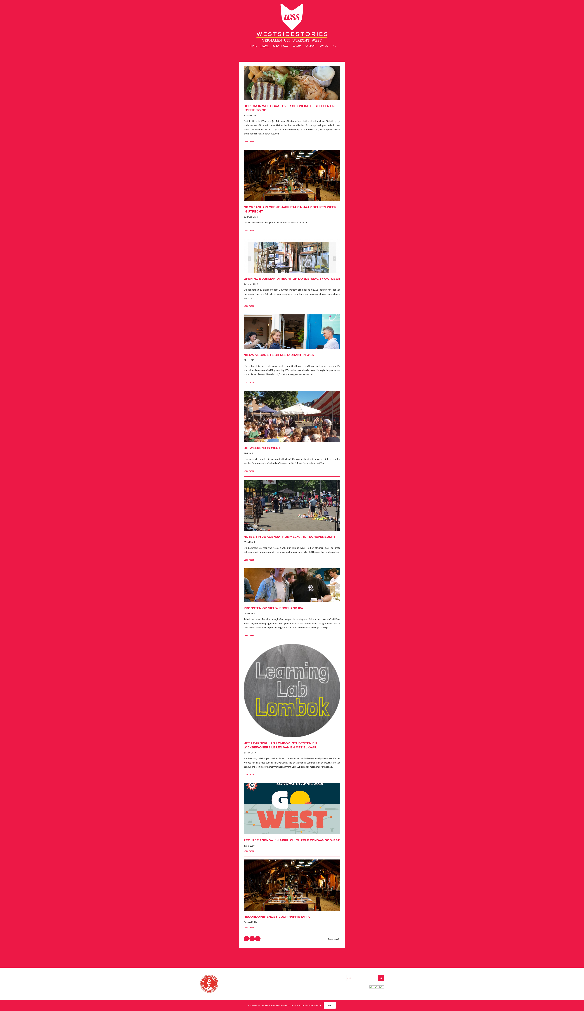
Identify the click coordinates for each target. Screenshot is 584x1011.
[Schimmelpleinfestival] (292, 416)
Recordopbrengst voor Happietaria (277, 916)
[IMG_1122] (292, 83)
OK (329, 1005)
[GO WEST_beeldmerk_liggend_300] (292, 809)
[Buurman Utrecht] (292, 256)
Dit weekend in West (262, 448)
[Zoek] (333, 46)
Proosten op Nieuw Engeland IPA (273, 608)
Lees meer (249, 141)
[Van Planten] (292, 331)
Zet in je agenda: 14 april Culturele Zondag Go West (292, 840)
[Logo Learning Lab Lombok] (292, 690)
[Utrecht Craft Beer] (292, 585)
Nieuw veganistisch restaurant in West (280, 355)
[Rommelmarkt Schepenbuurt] (292, 505)
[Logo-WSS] (292, 21)
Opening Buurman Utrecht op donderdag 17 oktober (292, 278)
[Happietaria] (292, 175)
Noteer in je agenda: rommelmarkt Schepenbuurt (289, 536)
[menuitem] (254, 46)
